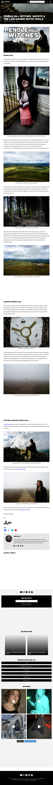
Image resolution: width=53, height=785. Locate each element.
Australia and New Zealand (26, 666)
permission (42, 778)
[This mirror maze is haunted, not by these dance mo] (39, 726)
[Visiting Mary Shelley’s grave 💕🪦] (13, 726)
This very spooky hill (9, 424)
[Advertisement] (26, 289)
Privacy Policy (33, 780)
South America (26, 680)
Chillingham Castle (20, 469)
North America (26, 676)
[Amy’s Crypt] (6, 1)
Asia (26, 662)
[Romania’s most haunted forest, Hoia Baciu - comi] (39, 701)
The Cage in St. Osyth (24, 509)
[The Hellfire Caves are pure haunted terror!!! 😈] (13, 701)
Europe (26, 673)
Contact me (14, 779)
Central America (26, 669)
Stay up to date (26, 604)
